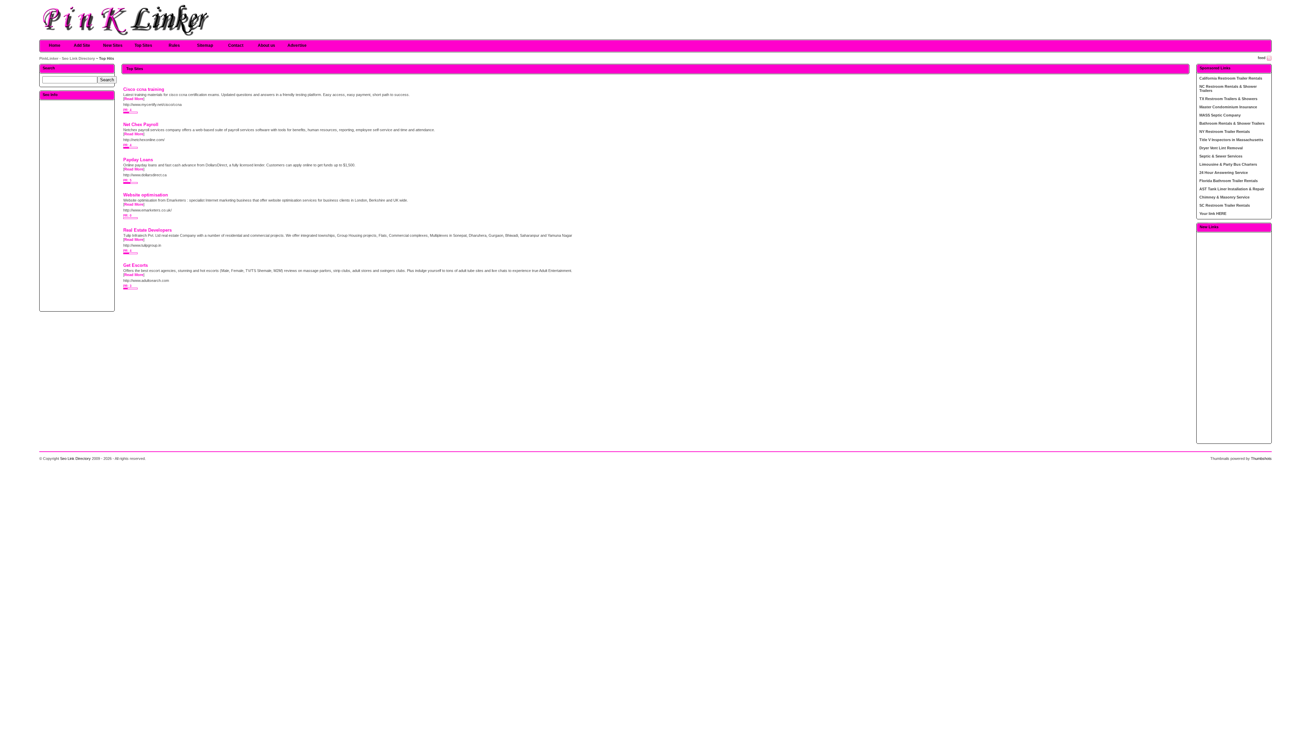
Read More (133, 99)
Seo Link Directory (75, 458)
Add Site (82, 45)
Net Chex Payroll (140, 124)
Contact (235, 45)
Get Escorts (135, 265)
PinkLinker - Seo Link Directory (67, 58)
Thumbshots (1261, 458)
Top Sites (143, 45)
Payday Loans (138, 159)
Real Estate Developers (147, 230)
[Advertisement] (77, 205)
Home (54, 45)
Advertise (297, 45)
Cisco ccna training (143, 89)
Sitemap (205, 45)
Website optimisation (145, 194)
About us (266, 45)
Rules (174, 45)
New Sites (113, 45)
